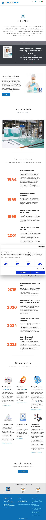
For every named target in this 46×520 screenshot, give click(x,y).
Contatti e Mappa (37, 508)
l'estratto (32, 61)
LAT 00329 (24, 389)
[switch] (17, 264)
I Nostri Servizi (36, 500)
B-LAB (37, 401)
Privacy (35, 513)
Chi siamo (35, 498)
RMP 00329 (6, 389)
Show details (39, 268)
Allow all (37, 272)
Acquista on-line (6, 405)
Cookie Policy (36, 515)
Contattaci (5, 94)
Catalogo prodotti (37, 501)
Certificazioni (36, 509)
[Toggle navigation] (43, 3)
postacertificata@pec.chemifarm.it (26, 504)
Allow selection (23, 272)
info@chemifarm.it (22, 500)
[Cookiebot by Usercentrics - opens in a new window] (39, 246)
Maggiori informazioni (22, 402)
